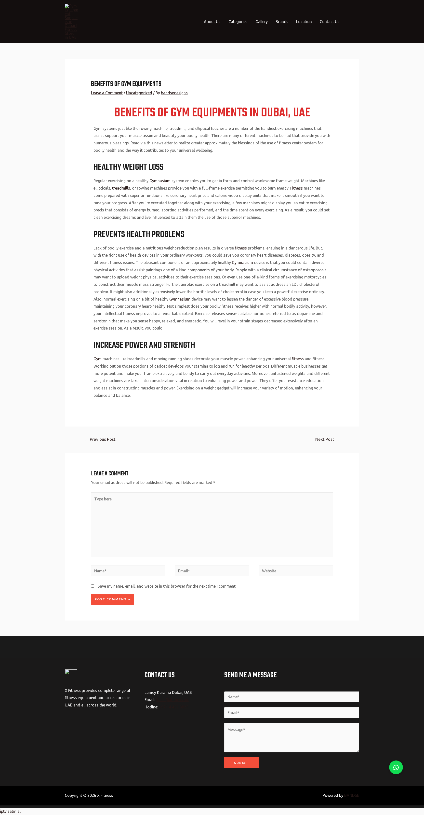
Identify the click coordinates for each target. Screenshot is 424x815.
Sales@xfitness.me (172, 699)
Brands (282, 21)
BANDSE (351, 795)
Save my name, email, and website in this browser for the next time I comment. (167, 586)
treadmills (121, 188)
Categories (238, 21)
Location (304, 21)
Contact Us (330, 21)
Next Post (327, 439)
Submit (242, 762)
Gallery (261, 21)
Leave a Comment (107, 93)
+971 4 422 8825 (173, 707)
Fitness (296, 188)
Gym (97, 359)
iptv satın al (10, 811)
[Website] (296, 571)
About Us (212, 21)
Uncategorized (139, 93)
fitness (241, 248)
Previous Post (100, 439)
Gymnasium (159, 181)
